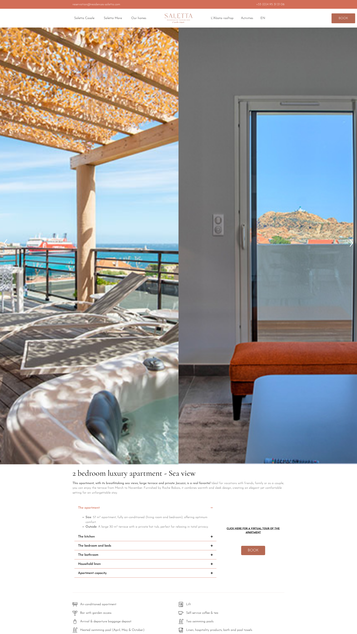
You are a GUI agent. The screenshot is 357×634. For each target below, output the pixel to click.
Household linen (89, 564)
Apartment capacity (92, 573)
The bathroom (88, 554)
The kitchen (86, 536)
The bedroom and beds (94, 545)
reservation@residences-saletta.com (96, 4)
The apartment (89, 507)
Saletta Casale (84, 18)
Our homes (138, 18)
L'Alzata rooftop (222, 18)
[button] (5, 243)
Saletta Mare (113, 18)
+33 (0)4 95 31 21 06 (270, 4)
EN (262, 18)
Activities (247, 18)
